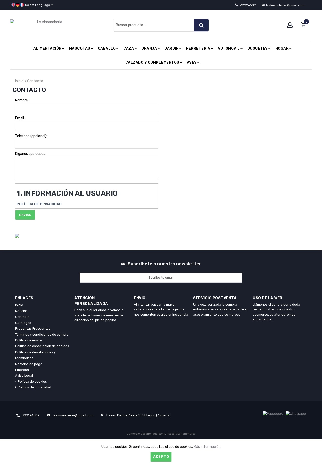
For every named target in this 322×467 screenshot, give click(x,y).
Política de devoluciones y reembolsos (35, 355)
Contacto (35, 81)
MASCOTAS (79, 48)
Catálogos (23, 323)
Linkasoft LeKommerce (180, 433)
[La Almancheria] (60, 24)
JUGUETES (258, 48)
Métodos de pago (28, 364)
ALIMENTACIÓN (47, 48)
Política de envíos (29, 340)
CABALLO (107, 48)
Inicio (19, 81)
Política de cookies (32, 381)
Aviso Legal (24, 375)
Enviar (25, 215)
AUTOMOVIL (229, 48)
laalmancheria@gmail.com (285, 5)
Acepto (161, 457)
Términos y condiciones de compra (42, 334)
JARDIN (172, 48)
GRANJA (149, 48)
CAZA (128, 48)
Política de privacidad (34, 387)
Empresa (22, 370)
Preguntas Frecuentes (32, 328)
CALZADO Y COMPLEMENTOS (152, 62)
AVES (192, 62)
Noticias (21, 311)
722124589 (248, 5)
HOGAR (282, 48)
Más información (207, 447)
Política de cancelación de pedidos (42, 346)
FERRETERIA (198, 48)
